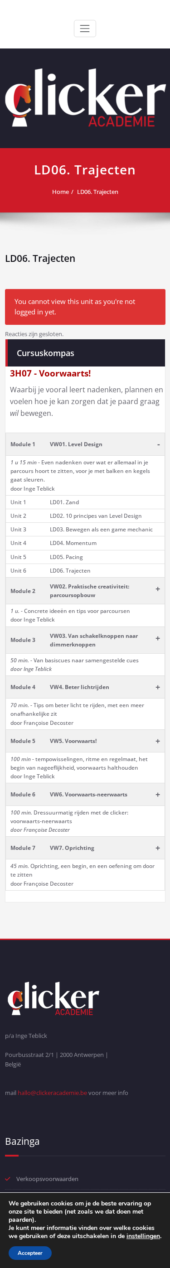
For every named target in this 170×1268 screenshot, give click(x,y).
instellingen (143, 1236)
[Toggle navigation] (85, 28)
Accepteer (30, 1253)
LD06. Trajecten (97, 192)
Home (60, 192)
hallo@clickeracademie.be (52, 1093)
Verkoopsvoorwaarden (47, 1179)
